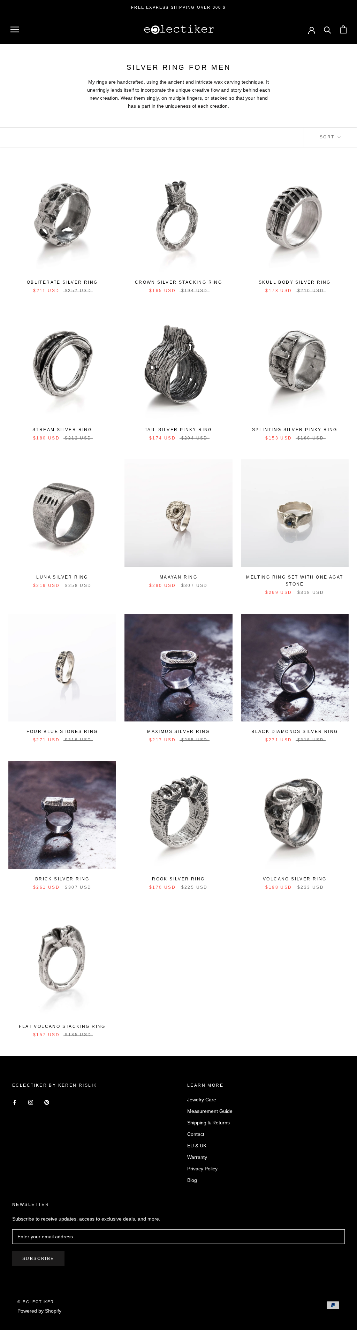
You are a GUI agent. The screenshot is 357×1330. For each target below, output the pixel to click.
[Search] (327, 29)
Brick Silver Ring (62, 879)
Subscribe (38, 1258)
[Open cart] (343, 29)
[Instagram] (30, 1102)
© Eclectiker (35, 1302)
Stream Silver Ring (62, 429)
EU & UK (196, 1145)
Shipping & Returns (208, 1122)
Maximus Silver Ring (178, 731)
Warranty (197, 1157)
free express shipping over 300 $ (178, 7)
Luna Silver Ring (62, 577)
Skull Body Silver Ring (295, 282)
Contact (195, 1134)
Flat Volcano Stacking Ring (62, 1026)
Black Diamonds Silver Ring (294, 731)
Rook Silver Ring (178, 879)
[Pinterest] (46, 1102)
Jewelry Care (201, 1099)
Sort (328, 137)
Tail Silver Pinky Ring (178, 429)
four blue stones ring (62, 731)
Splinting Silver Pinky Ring (294, 429)
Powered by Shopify (39, 1311)
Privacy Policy (202, 1168)
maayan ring (178, 577)
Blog (192, 1180)
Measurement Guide (210, 1111)
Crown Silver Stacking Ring (178, 282)
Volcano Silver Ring (295, 879)
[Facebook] (14, 1102)
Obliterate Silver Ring (62, 282)
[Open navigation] (14, 29)
